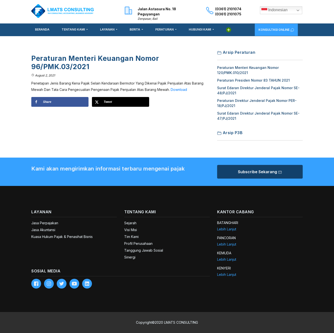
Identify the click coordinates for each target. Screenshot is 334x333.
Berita (135, 29)
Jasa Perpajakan (44, 223)
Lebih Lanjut (226, 229)
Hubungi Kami (200, 29)
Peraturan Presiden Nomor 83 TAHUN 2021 (253, 80)
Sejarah (130, 223)
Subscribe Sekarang (258, 171)
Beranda (42, 29)
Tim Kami (131, 237)
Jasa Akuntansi (43, 230)
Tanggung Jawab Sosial (143, 250)
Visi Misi (130, 230)
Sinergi (129, 257)
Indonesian (277, 10)
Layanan (107, 29)
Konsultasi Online (274, 30)
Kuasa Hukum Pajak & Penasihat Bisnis (62, 237)
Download (179, 89)
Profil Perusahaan (138, 243)
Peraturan (164, 29)
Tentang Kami (74, 29)
